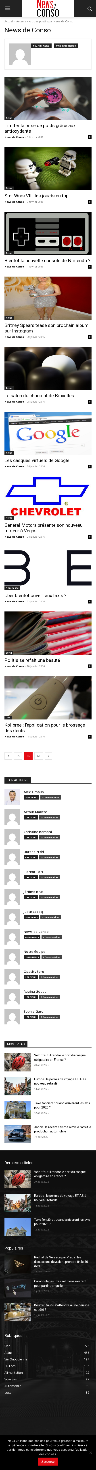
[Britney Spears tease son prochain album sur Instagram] (48, 298)
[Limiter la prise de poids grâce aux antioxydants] (48, 98)
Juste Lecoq (33, 912)
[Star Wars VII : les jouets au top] (48, 168)
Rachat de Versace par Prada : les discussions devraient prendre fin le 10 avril (61, 1262)
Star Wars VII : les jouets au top (36, 195)
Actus (9, 118)
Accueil (8, 21)
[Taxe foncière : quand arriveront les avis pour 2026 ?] (17, 1110)
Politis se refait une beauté (32, 660)
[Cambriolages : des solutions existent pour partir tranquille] (17, 1288)
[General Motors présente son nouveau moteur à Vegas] (48, 498)
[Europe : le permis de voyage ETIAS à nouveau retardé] (17, 1086)
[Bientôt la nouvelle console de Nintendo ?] (48, 233)
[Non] (90, 1452)
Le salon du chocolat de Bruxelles (39, 395)
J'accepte (48, 1461)
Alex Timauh (34, 792)
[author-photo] (20, 54)
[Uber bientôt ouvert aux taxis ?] (48, 568)
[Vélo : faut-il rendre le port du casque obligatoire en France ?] (17, 1062)
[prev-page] (8, 756)
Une (8, 717)
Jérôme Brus (34, 892)
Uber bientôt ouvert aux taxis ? (35, 595)
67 (38, 756)
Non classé (12, 588)
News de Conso (14, 137)
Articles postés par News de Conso (51, 21)
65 (18, 756)
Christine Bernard (38, 832)
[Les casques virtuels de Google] (48, 433)
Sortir (9, 652)
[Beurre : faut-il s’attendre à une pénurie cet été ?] (17, 1312)
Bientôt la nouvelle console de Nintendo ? (47, 260)
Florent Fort (33, 872)
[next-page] (48, 756)
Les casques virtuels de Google (36, 460)
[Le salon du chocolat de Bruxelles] (48, 368)
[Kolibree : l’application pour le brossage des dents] (48, 697)
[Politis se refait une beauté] (48, 633)
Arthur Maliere (35, 812)
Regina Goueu (35, 991)
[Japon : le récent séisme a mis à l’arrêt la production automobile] (17, 1134)
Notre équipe (34, 951)
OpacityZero (34, 971)
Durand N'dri (34, 852)
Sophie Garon (35, 1011)
